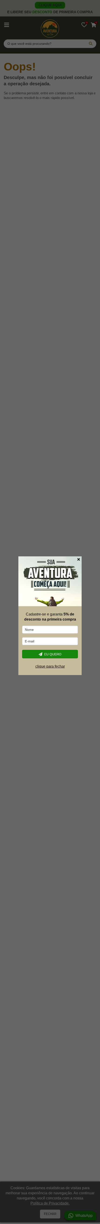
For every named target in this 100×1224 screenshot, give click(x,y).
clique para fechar (50, 666)
